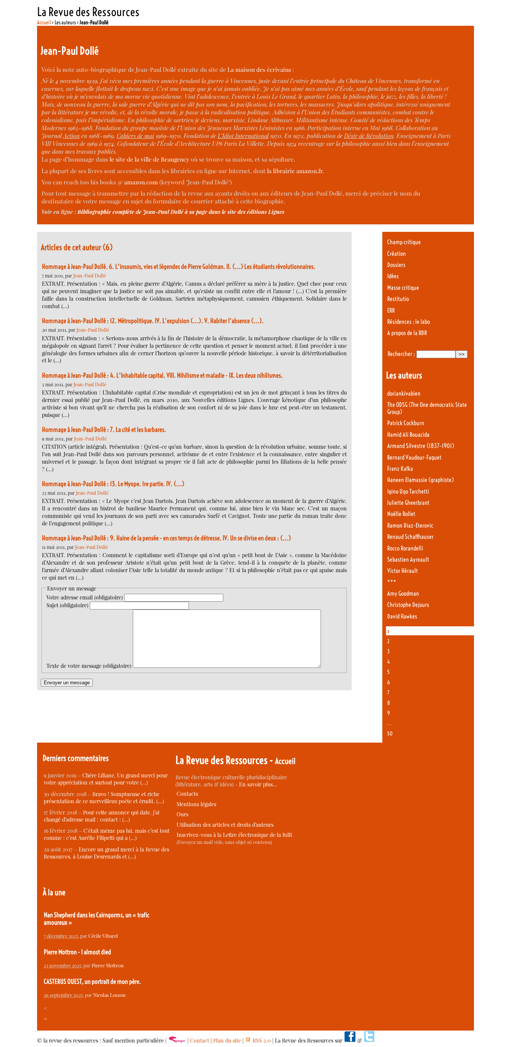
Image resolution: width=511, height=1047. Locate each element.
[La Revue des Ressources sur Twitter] (369, 1040)
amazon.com (141, 182)
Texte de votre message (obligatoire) (88, 665)
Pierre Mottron (108, 965)
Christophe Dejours (408, 604)
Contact (199, 1040)
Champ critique (404, 242)
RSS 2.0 (261, 1040)
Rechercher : (401, 353)
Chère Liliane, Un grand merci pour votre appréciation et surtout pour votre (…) (106, 779)
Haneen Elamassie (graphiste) (420, 479)
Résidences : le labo (408, 321)
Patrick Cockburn (405, 423)
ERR (391, 310)
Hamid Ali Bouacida (408, 434)
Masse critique (403, 287)
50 (390, 733)
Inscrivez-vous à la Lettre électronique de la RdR (234, 834)
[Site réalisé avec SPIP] (177, 1040)
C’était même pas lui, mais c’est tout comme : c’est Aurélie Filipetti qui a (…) (106, 834)
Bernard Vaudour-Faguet (414, 457)
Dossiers (396, 264)
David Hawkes (402, 616)
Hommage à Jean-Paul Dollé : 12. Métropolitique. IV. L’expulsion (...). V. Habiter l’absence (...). (153, 321)
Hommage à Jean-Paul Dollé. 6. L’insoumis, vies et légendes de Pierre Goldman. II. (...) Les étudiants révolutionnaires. (178, 266)
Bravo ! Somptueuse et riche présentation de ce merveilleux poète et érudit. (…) (104, 797)
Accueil (44, 22)
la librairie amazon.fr (294, 171)
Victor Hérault (402, 570)
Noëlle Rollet (401, 514)
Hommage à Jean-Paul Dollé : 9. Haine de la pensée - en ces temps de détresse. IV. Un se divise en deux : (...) (166, 538)
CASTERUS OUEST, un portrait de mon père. (92, 981)
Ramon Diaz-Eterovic (410, 525)
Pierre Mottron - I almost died (77, 952)
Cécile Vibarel (103, 936)
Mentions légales (196, 804)
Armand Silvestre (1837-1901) (420, 445)
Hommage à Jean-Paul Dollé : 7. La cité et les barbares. (104, 429)
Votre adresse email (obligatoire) (84, 597)
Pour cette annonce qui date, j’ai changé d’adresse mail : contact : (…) (101, 816)
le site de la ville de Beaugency (149, 159)
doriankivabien (403, 393)
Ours (182, 814)
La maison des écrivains (259, 69)
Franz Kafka (400, 468)
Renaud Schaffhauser (410, 536)
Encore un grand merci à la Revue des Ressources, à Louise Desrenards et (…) (106, 853)
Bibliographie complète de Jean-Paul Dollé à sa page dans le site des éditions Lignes (180, 211)
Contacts (187, 793)
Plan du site (227, 1040)
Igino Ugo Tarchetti (408, 491)
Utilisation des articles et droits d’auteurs (225, 824)
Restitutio (398, 299)
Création (396, 253)
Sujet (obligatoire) (67, 605)
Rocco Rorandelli (405, 548)
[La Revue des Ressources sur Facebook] (350, 1040)
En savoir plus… (258, 784)
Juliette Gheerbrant (408, 502)
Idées (393, 276)
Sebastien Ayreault (408, 559)
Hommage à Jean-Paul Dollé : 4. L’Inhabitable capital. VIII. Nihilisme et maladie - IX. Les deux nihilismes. (162, 375)
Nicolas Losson (109, 995)
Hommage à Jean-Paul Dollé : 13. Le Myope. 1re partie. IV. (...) (113, 484)
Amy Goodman (403, 593)
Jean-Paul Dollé (89, 275)
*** (391, 582)
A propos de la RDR (407, 333)
